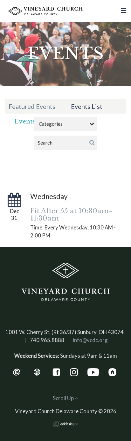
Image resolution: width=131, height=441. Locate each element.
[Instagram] (74, 371)
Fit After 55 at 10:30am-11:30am (71, 214)
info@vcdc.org (90, 340)
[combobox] (65, 124)
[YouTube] (93, 371)
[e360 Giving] (16, 371)
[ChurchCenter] (112, 371)
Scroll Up (64, 398)
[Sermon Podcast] (37, 371)
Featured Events (32, 106)
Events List (86, 106)
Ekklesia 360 (65, 424)
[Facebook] (56, 371)
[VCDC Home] (65, 282)
